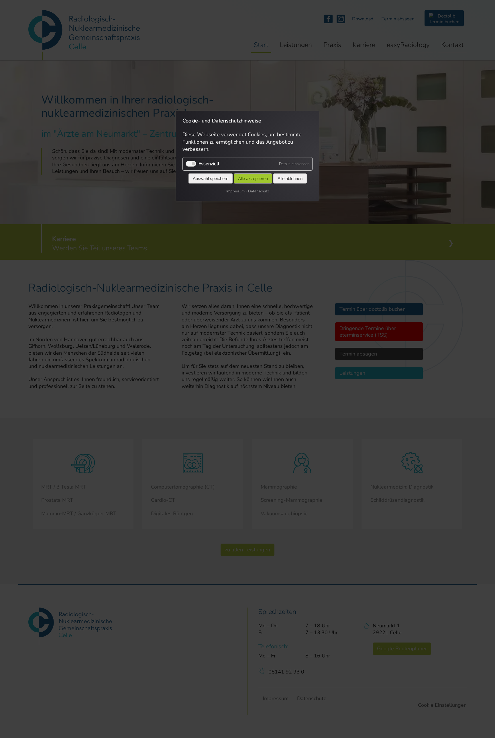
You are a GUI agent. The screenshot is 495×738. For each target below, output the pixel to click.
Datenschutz (258, 191)
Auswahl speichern (210, 178)
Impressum (235, 191)
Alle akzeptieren (253, 178)
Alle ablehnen (290, 178)
